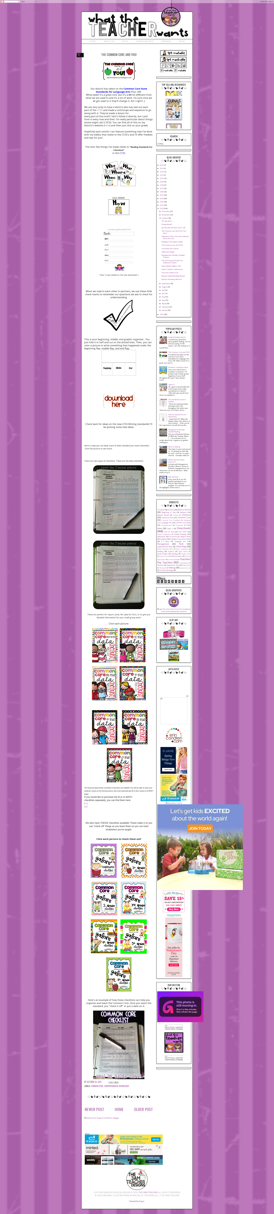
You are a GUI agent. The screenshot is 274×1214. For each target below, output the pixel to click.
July (163, 290)
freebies (166, 41)
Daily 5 (170, 529)
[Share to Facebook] (116, 1082)
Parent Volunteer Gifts (165, 549)
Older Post (143, 1109)
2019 (162, 182)
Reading (160, 551)
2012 (162, 205)
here (106, 125)
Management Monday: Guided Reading (176, 431)
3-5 (86, 806)
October (165, 218)
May (163, 297)
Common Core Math (182, 523)
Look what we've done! (170, 249)
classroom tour (185, 568)
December (166, 211)
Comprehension (111, 1086)
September (166, 284)
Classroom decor (168, 518)
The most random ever (170, 273)
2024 (162, 165)
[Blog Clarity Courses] (174, 803)
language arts (144, 41)
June (163, 294)
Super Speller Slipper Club (171, 266)
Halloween (161, 537)
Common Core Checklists (171, 520)
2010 (162, 314)
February (165, 307)
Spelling (175, 554)
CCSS (100, 110)
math (125, 41)
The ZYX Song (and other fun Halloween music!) (172, 262)
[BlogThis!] (111, 1082)
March (164, 304)
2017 (162, 188)
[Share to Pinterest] (118, 1082)
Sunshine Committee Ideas (178, 367)
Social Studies (162, 554)
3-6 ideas (160, 510)
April (164, 300)
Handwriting (173, 537)
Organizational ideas (164, 547)
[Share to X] (113, 1082)
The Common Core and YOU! (172, 245)
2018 (162, 185)
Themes (160, 565)
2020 (162, 178)
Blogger (141, 1201)
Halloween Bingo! (168, 252)
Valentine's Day (173, 565)
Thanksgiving (183, 563)
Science (171, 551)
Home (93, 41)
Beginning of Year (169, 512)
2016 (162, 192)
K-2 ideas (165, 541)
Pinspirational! (167, 224)
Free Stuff (183, 532)
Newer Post (94, 1109)
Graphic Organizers (164, 534)
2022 (162, 172)
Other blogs (181, 546)
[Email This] (109, 1082)
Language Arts (180, 541)
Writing (172, 567)
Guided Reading (180, 534)
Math (181, 544)
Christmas (186, 515)
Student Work (163, 556)
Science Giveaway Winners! (172, 279)
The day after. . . (167, 221)
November (166, 215)
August (164, 287)
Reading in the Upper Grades (172, 242)
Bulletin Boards (163, 515)
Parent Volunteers (182, 549)
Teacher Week (173, 560)
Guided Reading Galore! (177, 337)
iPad (160, 570)
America (171, 510)
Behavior (183, 512)
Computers (179, 525)
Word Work (186, 565)
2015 (162, 195)
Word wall (162, 568)
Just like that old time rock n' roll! (173, 228)
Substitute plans (176, 556)
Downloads (124, 1086)
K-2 (86, 803)
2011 (161, 208)
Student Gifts (185, 554)
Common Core (97, 1086)
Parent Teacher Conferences (172, 269)
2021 (162, 175)
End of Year (169, 532)
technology (169, 570)
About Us (109, 41)
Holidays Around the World (181, 539)
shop (182, 41)
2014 (162, 199)
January (165, 310)
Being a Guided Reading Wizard (173, 276)
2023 (162, 168)
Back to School (183, 509)
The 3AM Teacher (147, 1192)
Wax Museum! (173, 477)
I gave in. (171, 384)
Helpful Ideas (185, 537)
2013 (162, 202)
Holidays (163, 539)
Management (163, 544)
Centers (175, 515)
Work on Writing (174, 447)
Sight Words (183, 551)
